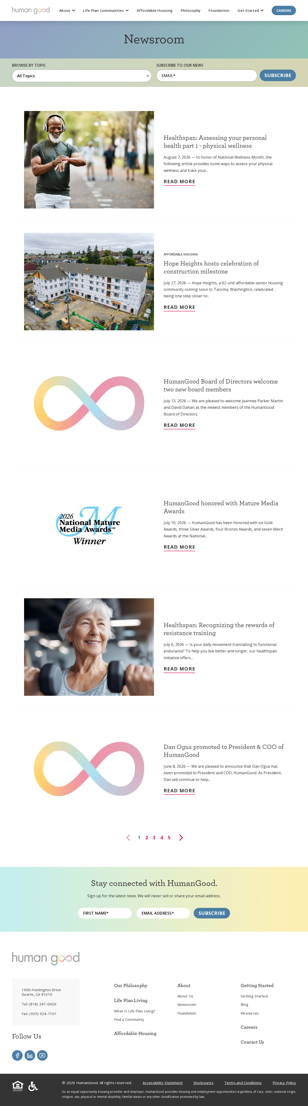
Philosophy (191, 10)
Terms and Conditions (243, 1082)
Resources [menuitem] (250, 1013)
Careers (283, 10)
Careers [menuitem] (249, 1027)
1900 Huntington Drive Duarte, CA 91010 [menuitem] (41, 992)
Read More (179, 182)
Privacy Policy (284, 1082)
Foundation (219, 10)
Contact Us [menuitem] (252, 1042)
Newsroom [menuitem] (186, 1004)
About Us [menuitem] (185, 996)
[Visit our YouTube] (42, 1055)
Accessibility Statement (163, 1082)
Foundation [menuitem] (186, 1013)
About (65, 10)
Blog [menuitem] (244, 1004)
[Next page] (180, 837)
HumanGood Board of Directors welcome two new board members (221, 385)
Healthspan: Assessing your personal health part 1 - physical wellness (215, 141)
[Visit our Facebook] (17, 1055)
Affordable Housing (155, 10)
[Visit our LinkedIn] (30, 1055)
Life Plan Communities (104, 10)
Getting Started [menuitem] (254, 996)
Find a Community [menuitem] (129, 1019)
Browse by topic (29, 65)
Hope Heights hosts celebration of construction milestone (211, 267)
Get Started (248, 10)
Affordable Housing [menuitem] (135, 1033)
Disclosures (203, 1082)
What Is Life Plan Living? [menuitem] (134, 1010)
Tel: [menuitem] (39, 1004)
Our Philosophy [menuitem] (130, 985)
